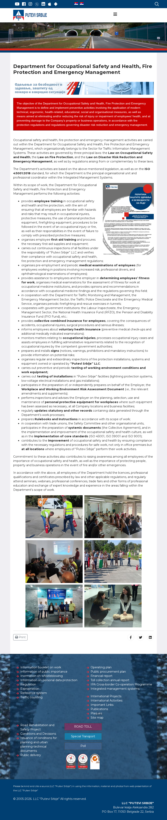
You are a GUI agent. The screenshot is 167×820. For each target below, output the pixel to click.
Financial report (101, 676)
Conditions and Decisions (38, 734)
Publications (99, 709)
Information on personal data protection (48, 680)
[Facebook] (24, 4)
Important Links (102, 705)
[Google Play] (56, 4)
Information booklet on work (40, 667)
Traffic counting (31, 697)
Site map (97, 717)
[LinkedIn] (43, 4)
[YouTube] (17, 4)
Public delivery (30, 755)
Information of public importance (43, 671)
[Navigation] (115, 14)
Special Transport (83, 736)
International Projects (106, 696)
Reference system (33, 693)
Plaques (96, 713)
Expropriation (29, 689)
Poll (83, 746)
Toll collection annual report (110, 680)
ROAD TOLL (83, 726)
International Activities (106, 700)
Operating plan (101, 667)
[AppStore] (49, 4)
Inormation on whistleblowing (41, 676)
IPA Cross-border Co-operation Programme (121, 684)
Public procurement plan (108, 671)
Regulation (28, 684)
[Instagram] (30, 4)
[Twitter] (37, 4)
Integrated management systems (115, 689)
